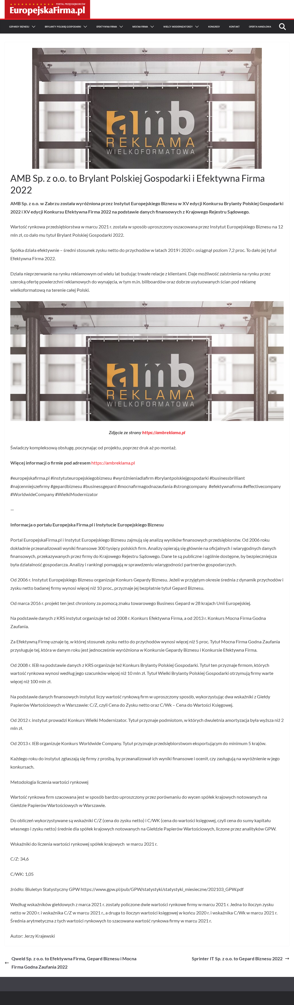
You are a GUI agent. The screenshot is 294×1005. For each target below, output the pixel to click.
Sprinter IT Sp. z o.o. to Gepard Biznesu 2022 (237, 958)
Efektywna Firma (106, 26)
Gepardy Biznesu (19, 26)
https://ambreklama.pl (163, 432)
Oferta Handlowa (260, 26)
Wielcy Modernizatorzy (178, 26)
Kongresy (214, 26)
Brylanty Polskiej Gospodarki (63, 26)
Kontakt (234, 26)
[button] (32, 26)
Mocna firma (140, 26)
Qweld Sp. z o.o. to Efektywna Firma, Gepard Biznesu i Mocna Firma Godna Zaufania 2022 (73, 962)
